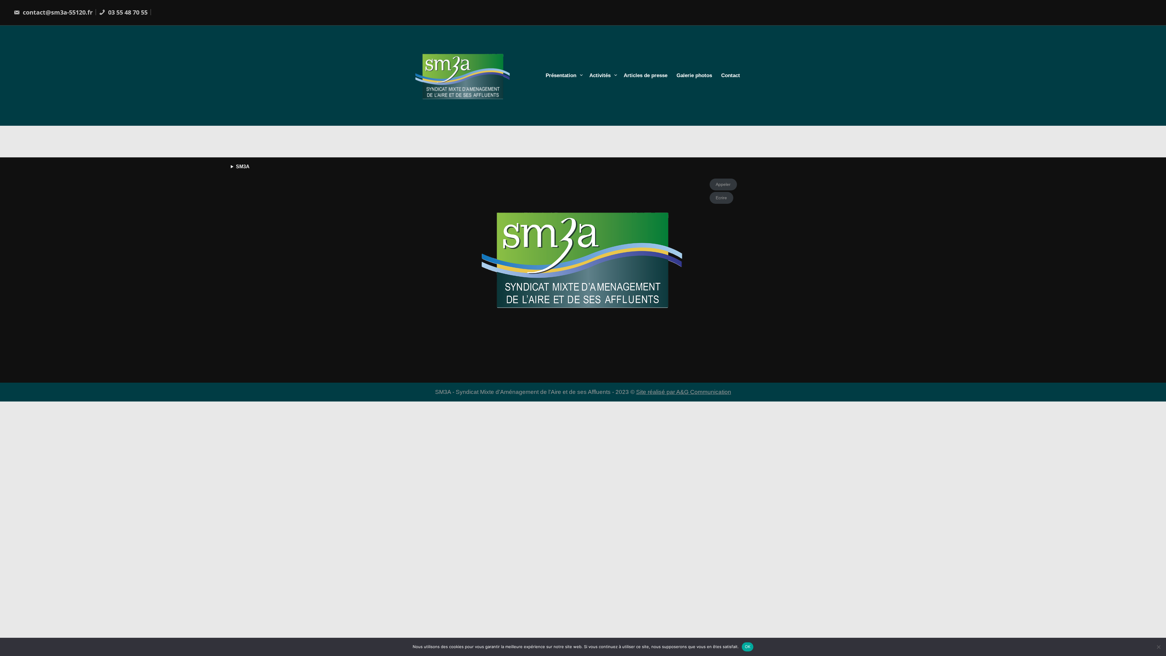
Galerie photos (694, 75)
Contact (730, 75)
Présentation (561, 75)
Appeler (723, 184)
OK (748, 646)
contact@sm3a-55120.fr (57, 12)
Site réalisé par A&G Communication (683, 392)
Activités (600, 75)
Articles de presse (645, 75)
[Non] (1158, 647)
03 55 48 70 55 (127, 12)
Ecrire (721, 197)
